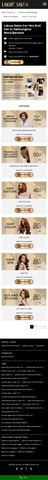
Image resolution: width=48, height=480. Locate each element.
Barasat (40, 346)
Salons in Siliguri (8, 455)
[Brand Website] (31, 469)
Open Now (33, 57)
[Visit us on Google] (26, 469)
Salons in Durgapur (9, 448)
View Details (24, 139)
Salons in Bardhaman (10, 441)
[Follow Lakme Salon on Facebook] (17, 469)
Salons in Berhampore (31, 441)
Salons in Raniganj (25, 452)
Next (40, 327)
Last (45, 327)
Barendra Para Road (10, 346)
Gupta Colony (28, 346)
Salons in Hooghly (28, 448)
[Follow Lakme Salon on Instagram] (21, 469)
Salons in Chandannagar (11, 444)
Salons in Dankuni (32, 444)
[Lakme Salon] (15, 4)
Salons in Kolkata (8, 452)
